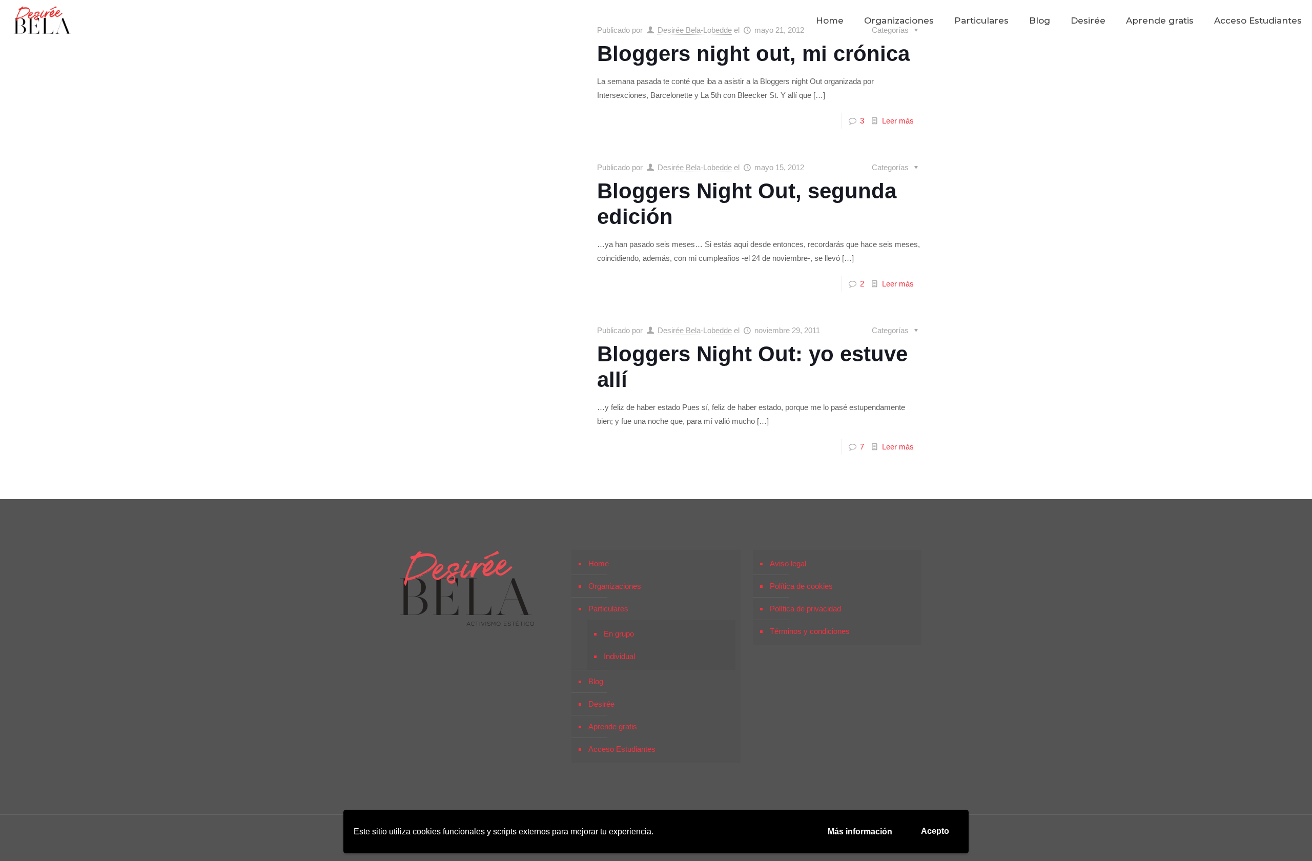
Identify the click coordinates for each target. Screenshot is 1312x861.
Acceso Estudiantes (621, 749)
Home (598, 563)
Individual (619, 656)
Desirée (601, 704)
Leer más (898, 120)
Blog (595, 681)
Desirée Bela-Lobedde (695, 167)
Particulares (608, 608)
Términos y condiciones (810, 631)
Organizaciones (614, 586)
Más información (860, 831)
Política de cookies (801, 586)
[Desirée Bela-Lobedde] (42, 20)
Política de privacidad (805, 608)
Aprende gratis (612, 726)
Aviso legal (788, 563)
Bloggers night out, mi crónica (753, 54)
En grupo (619, 633)
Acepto (935, 831)
